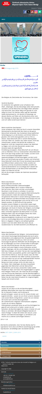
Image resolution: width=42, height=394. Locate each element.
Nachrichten (5, 345)
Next (38, 50)
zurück (4, 336)
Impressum (32, 15)
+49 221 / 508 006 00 (9, 390)
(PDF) (16, 68)
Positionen (4, 349)
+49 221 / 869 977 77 (9, 384)
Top (39, 340)
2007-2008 (8, 332)
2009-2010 (17, 332)
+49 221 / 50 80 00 (8, 373)
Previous (4, 50)
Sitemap (39, 15)
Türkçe (40, 8)
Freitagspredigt (10, 68)
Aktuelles (4, 342)
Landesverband (6, 352)
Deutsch (33, 8)
